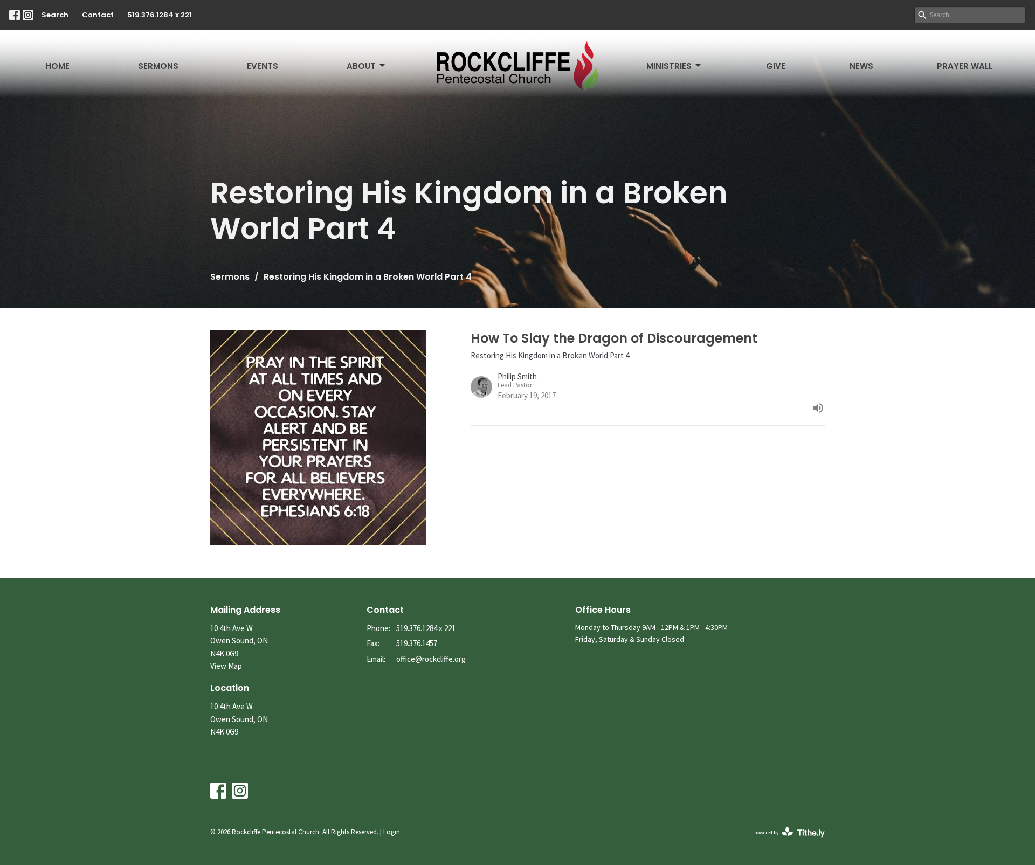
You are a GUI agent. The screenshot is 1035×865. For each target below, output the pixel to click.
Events (262, 66)
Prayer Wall (964, 66)
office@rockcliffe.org (431, 659)
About (361, 66)
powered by (782, 841)
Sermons (158, 66)
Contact (98, 15)
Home (57, 66)
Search (55, 15)
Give (775, 66)
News (861, 66)
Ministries (669, 66)
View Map (226, 666)
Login (391, 831)
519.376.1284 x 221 (159, 15)
